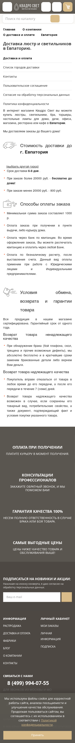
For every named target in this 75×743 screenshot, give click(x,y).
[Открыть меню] (7, 7)
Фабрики (9, 641)
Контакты (10, 76)
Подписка (48, 646)
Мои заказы (50, 626)
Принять (37, 735)
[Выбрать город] (46, 7)
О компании (12, 656)
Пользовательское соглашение (25, 86)
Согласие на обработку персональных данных (36, 95)
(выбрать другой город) (22, 166)
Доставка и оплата (17, 58)
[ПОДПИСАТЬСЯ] (66, 597)
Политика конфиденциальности (26, 104)
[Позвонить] (57, 7)
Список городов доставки (21, 67)
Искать (55, 18)
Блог (6, 648)
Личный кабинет (55, 619)
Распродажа (12, 626)
